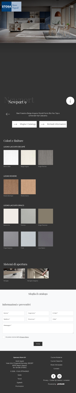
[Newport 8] (8, 114)
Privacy (45, 380)
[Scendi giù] (70, 101)
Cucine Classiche (56, 361)
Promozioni (20, 386)
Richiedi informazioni (56, 124)
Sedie (19, 375)
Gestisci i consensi (63, 380)
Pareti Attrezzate (56, 365)
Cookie (52, 380)
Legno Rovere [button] (10, 176)
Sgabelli (19, 382)
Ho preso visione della (17, 337)
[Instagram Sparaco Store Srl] (59, 376)
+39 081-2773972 (20, 367)
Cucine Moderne (56, 357)
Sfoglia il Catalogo (27, 124)
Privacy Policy (24, 337)
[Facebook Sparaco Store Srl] (53, 376)
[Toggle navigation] (71, 6)
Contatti (56, 369)
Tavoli (20, 379)
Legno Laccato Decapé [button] (14, 147)
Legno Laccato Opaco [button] (14, 205)
